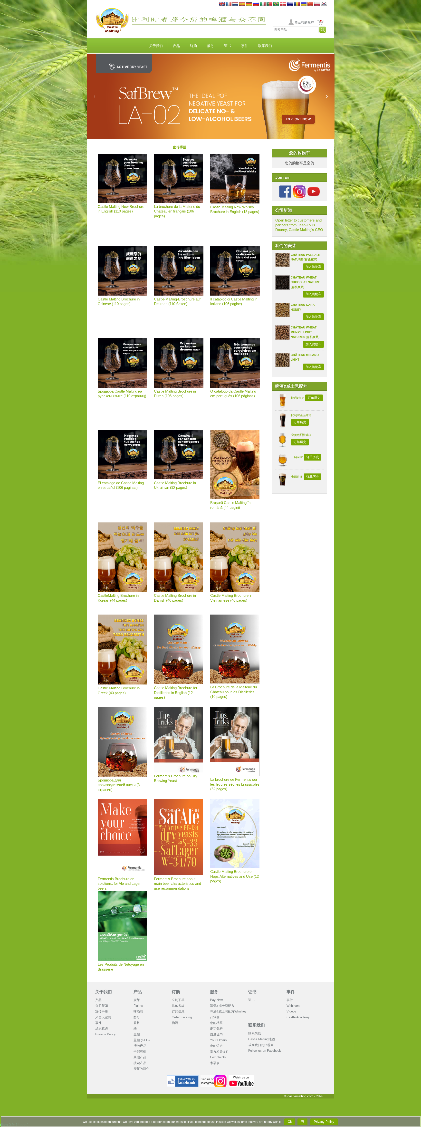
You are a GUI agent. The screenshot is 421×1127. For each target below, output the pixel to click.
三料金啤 (297, 457)
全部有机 (140, 1051)
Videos (291, 1011)
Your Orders (218, 1040)
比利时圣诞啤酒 (301, 415)
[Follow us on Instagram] (299, 187)
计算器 (215, 1017)
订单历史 (314, 398)
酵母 (137, 1017)
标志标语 (101, 1029)
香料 (137, 1023)
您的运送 (216, 1046)
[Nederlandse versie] (235, 4)
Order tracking (182, 1017)
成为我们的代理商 (261, 1045)
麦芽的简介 (141, 1068)
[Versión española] (242, 4)
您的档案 (216, 1023)
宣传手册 (101, 1011)
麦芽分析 (216, 1029)
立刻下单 (178, 1000)
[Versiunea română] (297, 4)
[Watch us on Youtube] (241, 1077)
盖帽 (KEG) (142, 1040)
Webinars (293, 1006)
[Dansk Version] (283, 4)
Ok (290, 1122)
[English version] (222, 4)
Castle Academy (298, 1017)
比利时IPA (297, 398)
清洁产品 (140, 1046)
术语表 (215, 1063)
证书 (227, 46)
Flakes (138, 1006)
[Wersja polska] (317, 4)
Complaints (218, 1057)
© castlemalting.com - (303, 1096)
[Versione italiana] (263, 4)
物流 (175, 1023)
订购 (193, 46)
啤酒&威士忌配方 (222, 1006)
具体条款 (178, 1006)
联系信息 (254, 1033)
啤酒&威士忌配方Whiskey (228, 1011)
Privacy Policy (105, 1034)
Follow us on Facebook (264, 1050)
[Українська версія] (303, 4)
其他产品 (140, 1057)
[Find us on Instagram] (213, 1077)
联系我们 (265, 46)
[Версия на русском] (256, 4)
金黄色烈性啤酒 (301, 435)
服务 (210, 46)
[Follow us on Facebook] (285, 187)
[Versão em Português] (269, 4)
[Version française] (228, 4)
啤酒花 (138, 1011)
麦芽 (137, 1000)
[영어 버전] (324, 4)
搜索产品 (140, 1063)
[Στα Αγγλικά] (290, 4)
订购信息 (178, 1011)
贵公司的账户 (304, 22)
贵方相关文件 (219, 1051)
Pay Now (216, 1000)
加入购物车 (313, 267)
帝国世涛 (297, 477)
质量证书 (216, 1034)
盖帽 (137, 1034)
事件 (244, 46)
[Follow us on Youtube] (313, 187)
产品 (176, 46)
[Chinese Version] (310, 4)
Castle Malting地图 (261, 1039)
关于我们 (156, 46)
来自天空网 (103, 1017)
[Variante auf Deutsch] (249, 4)
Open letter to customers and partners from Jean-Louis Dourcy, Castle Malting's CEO (299, 225)
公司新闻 (101, 1006)
